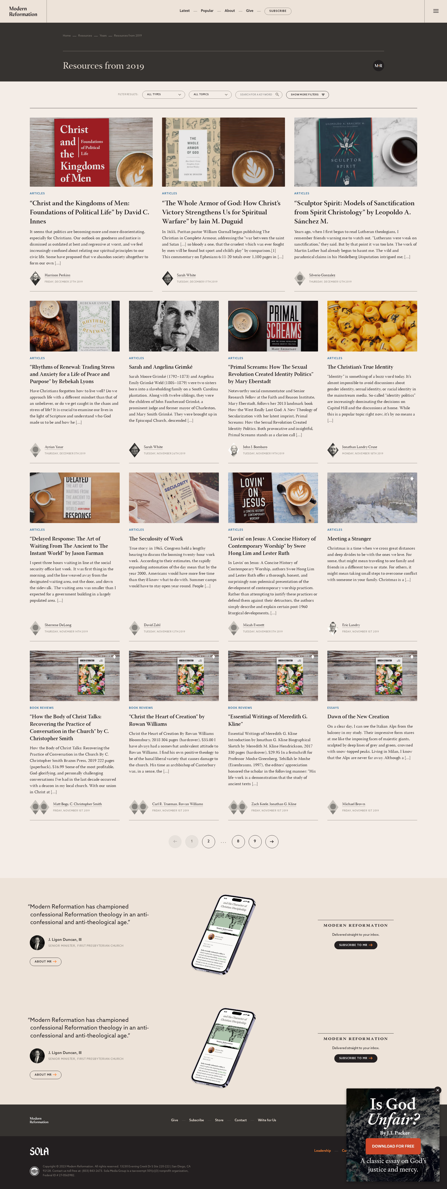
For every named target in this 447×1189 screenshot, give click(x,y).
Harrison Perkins (57, 275)
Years (103, 35)
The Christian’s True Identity (360, 367)
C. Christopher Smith (86, 804)
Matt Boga (60, 804)
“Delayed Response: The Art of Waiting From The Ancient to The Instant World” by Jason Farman (69, 546)
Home (67, 35)
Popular (207, 11)
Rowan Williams (191, 804)
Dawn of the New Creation (358, 717)
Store (219, 1120)
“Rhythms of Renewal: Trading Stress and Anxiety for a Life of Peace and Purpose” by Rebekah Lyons (72, 375)
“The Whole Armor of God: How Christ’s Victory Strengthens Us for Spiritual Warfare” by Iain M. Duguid (221, 212)
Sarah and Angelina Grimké (161, 367)
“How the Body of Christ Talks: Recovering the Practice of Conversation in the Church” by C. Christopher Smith (69, 728)
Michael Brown (353, 804)
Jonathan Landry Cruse (359, 447)
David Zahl (152, 625)
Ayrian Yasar (54, 447)
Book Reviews (42, 708)
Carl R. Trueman (164, 804)
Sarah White (186, 275)
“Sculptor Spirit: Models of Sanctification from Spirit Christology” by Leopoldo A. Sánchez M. (354, 212)
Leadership (322, 1151)
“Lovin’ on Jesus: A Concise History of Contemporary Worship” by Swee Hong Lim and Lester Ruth (272, 546)
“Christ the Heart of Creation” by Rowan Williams (167, 720)
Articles (37, 193)
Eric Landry (351, 625)
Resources (85, 35)
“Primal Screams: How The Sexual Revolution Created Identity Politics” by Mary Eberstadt (270, 375)
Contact (241, 1120)
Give (249, 11)
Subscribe (278, 11)
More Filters (309, 95)
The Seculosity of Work (156, 539)
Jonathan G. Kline (283, 804)
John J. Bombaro (255, 447)
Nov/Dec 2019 (399, 478)
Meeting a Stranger (349, 539)
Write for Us (267, 1120)
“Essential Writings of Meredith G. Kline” (268, 720)
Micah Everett (253, 625)
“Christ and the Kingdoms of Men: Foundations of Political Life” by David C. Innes (89, 212)
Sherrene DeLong (58, 625)
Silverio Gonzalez (322, 275)
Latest (185, 11)
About (230, 11)
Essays (333, 708)
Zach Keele (259, 804)
